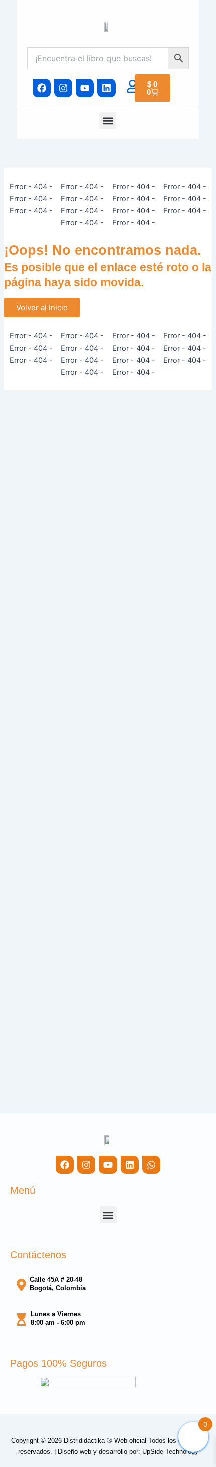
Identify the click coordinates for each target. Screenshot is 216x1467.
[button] (107, 120)
